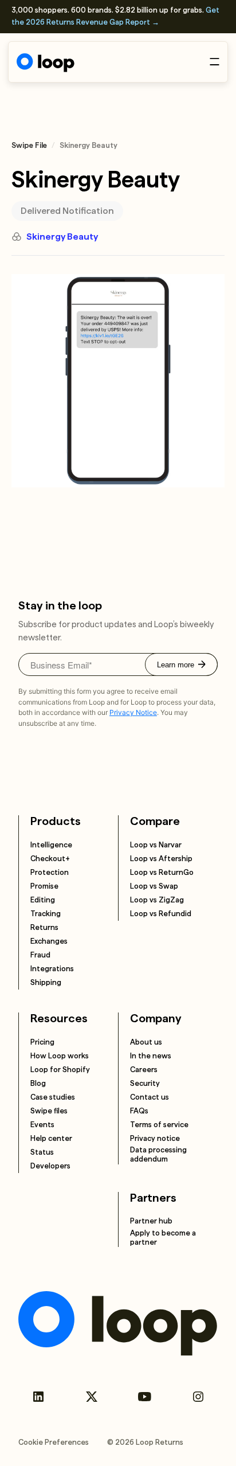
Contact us (149, 1097)
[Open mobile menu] (214, 61)
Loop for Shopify (60, 1069)
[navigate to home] (45, 62)
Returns (44, 927)
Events (42, 1124)
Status (42, 1152)
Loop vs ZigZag (157, 900)
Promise (44, 886)
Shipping (45, 982)
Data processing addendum (158, 1154)
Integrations (52, 968)
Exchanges (49, 941)
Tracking (45, 913)
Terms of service (159, 1124)
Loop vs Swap (154, 886)
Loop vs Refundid (160, 913)
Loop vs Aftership (161, 858)
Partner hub (151, 1221)
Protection (49, 872)
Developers (50, 1166)
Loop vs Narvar (156, 844)
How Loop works (59, 1055)
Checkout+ (50, 858)
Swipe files (49, 1111)
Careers (144, 1069)
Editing (42, 900)
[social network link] (38, 1396)
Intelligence (51, 844)
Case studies (52, 1097)
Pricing (42, 1042)
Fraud (40, 955)
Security (145, 1083)
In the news (150, 1055)
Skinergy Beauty (62, 236)
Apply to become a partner (163, 1237)
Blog (38, 1083)
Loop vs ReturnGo (162, 872)
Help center (51, 1138)
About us (146, 1042)
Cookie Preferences (53, 1442)
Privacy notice (155, 1138)
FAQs (139, 1111)
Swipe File (29, 145)
